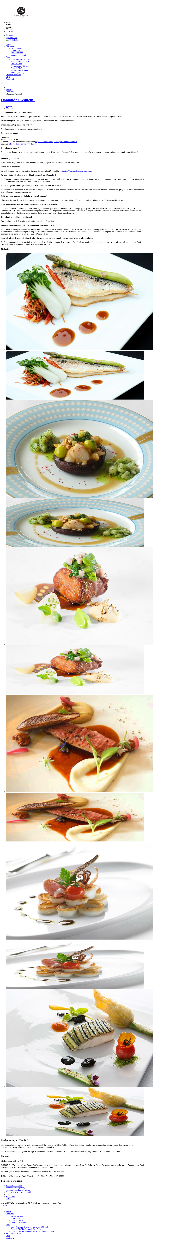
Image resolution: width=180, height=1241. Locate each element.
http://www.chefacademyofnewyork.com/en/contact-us (56, 142)
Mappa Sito (10, 1197)
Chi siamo (10, 92)
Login (8, 1194)
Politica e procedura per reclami (18, 1190)
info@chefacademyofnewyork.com (22, 144)
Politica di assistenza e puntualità (18, 1192)
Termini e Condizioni (14, 1186)
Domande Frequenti (18, 100)
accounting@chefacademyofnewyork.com (76, 171)
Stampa (9, 106)
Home (8, 90)
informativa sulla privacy (15, 1188)
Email (10, 108)
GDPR (8, 1199)
